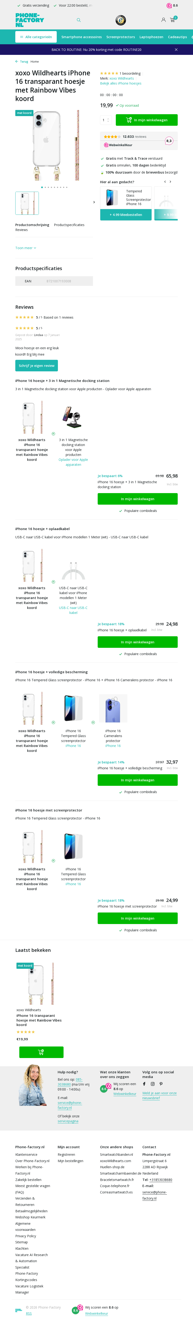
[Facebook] (144, 1084)
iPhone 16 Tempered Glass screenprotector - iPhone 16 (57, 680)
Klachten (21, 1248)
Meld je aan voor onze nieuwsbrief (159, 1095)
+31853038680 (160, 1179)
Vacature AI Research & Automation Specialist (31, 1261)
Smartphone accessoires (81, 37)
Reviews (21, 229)
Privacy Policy (25, 1236)
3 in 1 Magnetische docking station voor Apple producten (73, 447)
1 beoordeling (130, 73)
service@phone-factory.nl (70, 1105)
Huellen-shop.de (112, 1167)
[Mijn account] (163, 20)
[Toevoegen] (41, 1052)
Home (35, 62)
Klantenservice (26, 1154)
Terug (23, 62)
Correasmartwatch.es (116, 1192)
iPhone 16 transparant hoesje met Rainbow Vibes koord (39, 1020)
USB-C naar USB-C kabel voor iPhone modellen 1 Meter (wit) (73, 595)
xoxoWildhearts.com (115, 1161)
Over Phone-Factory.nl (32, 1161)
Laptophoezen (151, 37)
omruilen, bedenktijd (136, 165)
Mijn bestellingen (70, 1161)
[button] (42, 187)
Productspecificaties (69, 225)
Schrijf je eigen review (36, 365)
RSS (29, 1313)
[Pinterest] (161, 1084)
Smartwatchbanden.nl (116, 1154)
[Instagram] (153, 1084)
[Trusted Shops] (121, 20)
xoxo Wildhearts (121, 78)
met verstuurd (134, 158)
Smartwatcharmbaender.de (120, 1173)
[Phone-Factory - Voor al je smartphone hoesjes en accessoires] (30, 20)
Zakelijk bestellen (28, 1179)
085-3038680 (70, 1082)
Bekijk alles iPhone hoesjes (120, 83)
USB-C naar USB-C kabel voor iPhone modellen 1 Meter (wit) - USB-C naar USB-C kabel (81, 537)
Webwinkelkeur (124, 1093)
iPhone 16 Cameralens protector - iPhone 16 (138, 680)
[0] (171, 20)
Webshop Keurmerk (30, 1217)
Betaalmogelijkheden (31, 1211)
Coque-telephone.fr (114, 1186)
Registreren (66, 1154)
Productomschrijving (32, 225)
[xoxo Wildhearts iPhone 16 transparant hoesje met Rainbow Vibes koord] (40, 984)
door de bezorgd (138, 172)
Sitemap (21, 1242)
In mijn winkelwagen (151, 120)
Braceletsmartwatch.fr (117, 1179)
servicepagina (68, 1121)
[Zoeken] (78, 20)
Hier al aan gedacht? (117, 182)
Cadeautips (177, 37)
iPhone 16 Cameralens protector (113, 736)
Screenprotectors (120, 37)
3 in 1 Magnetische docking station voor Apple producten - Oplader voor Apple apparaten (83, 389)
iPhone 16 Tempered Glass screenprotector (73, 736)
